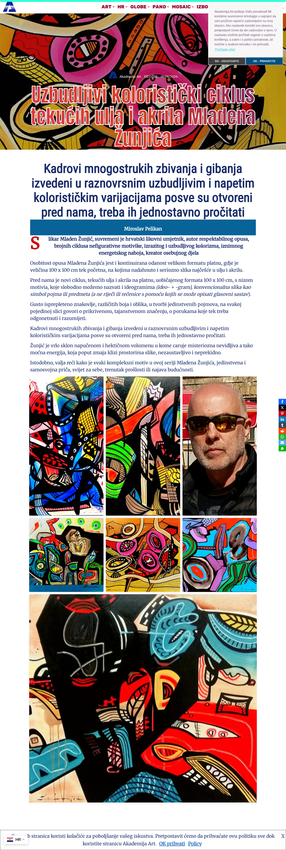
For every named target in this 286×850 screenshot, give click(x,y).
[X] (282, 407)
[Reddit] (282, 431)
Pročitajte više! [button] (225, 49)
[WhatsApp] (282, 437)
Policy (195, 844)
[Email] (282, 443)
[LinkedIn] (282, 419)
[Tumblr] (282, 425)
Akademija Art (130, 76)
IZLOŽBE (151, 76)
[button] (113, 7)
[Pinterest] (282, 413)
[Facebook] (282, 402)
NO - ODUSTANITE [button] (227, 61)
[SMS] (282, 448)
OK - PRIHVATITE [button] (264, 61)
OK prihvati (172, 844)
